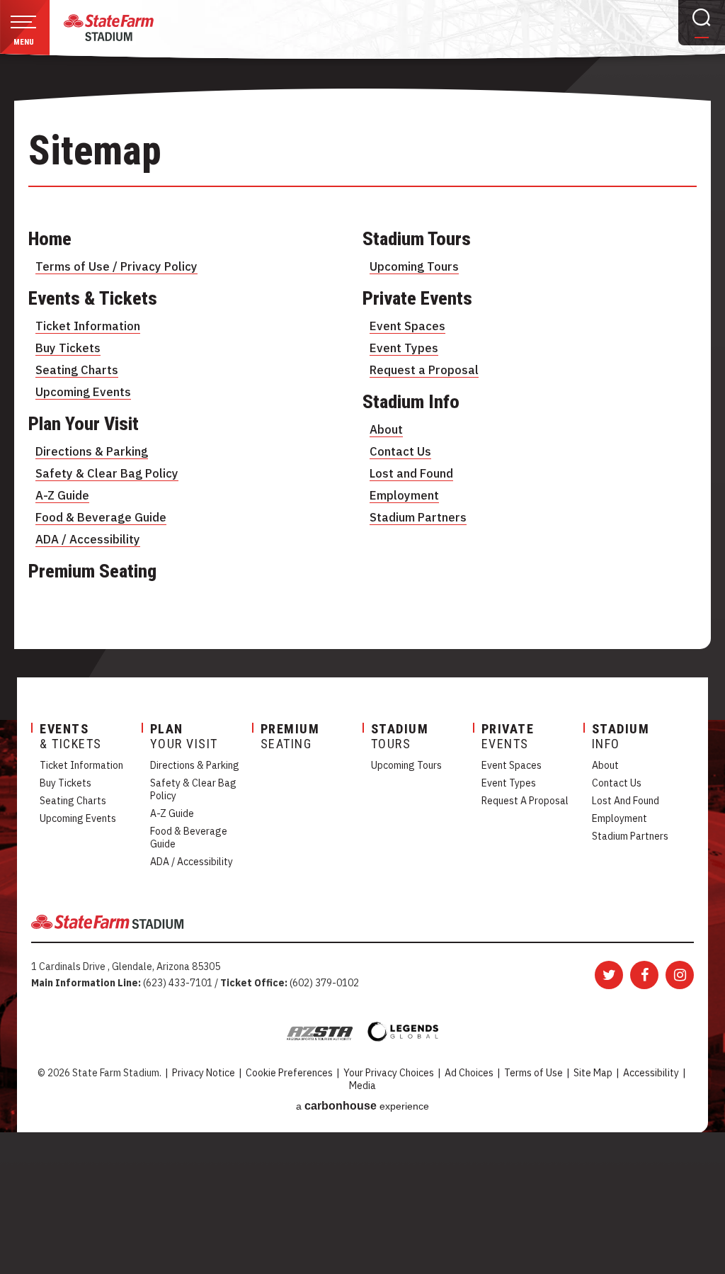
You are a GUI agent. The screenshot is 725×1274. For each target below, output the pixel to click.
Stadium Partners (418, 517)
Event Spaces (407, 326)
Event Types (404, 348)
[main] (362, 422)
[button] (25, 31)
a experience (362, 1106)
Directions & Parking (91, 451)
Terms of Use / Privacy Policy (116, 266)
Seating (290, 736)
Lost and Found (411, 473)
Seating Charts (76, 370)
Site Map (592, 1072)
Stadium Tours (416, 238)
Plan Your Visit (83, 423)
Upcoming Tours (414, 266)
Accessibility (651, 1072)
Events (508, 736)
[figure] (109, 27)
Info (621, 736)
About (386, 429)
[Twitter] (609, 975)
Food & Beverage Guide (100, 517)
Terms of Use (533, 1072)
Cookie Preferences (289, 1072)
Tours (400, 736)
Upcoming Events (83, 392)
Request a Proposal (424, 370)
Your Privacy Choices (388, 1072)
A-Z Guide (62, 495)
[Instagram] (680, 975)
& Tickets (71, 736)
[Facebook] (644, 975)
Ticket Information (87, 326)
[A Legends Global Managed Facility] (402, 1032)
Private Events (417, 298)
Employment (404, 495)
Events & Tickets (92, 298)
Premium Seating (92, 571)
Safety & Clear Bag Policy (106, 473)
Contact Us (400, 451)
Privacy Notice (203, 1072)
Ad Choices (469, 1072)
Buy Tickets (68, 348)
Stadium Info (410, 401)
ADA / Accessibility (87, 539)
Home (50, 238)
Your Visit (184, 736)
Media (362, 1085)
